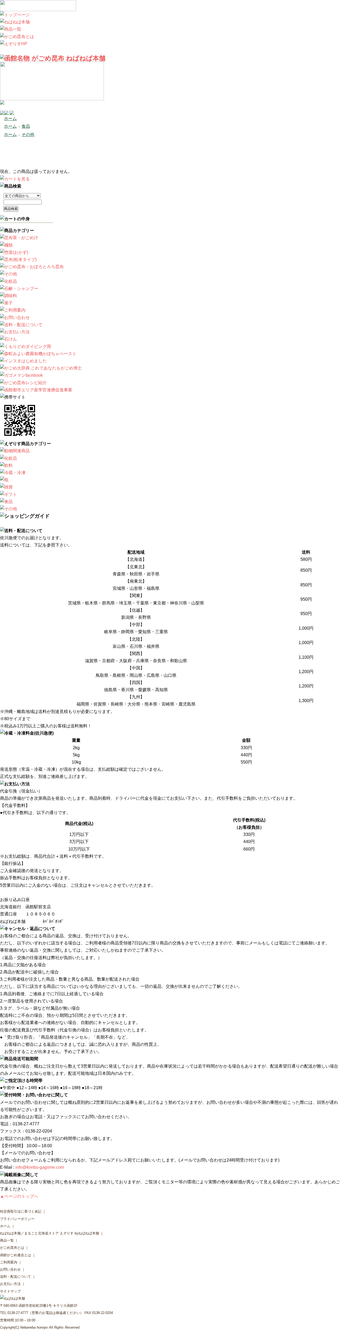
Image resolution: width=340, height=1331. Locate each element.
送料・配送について (15, 1277)
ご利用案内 (8, 1262)
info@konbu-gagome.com (39, 1167)
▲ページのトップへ (19, 1196)
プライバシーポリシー (17, 1219)
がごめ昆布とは (12, 1248)
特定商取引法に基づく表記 (20, 1211)
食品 (26, 126)
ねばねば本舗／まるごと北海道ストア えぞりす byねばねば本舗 (49, 1233)
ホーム (10, 118)
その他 (28, 134)
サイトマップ (10, 1291)
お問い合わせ (10, 1269)
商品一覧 (7, 1240)
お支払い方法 (10, 1284)
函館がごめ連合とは (15, 1255)
